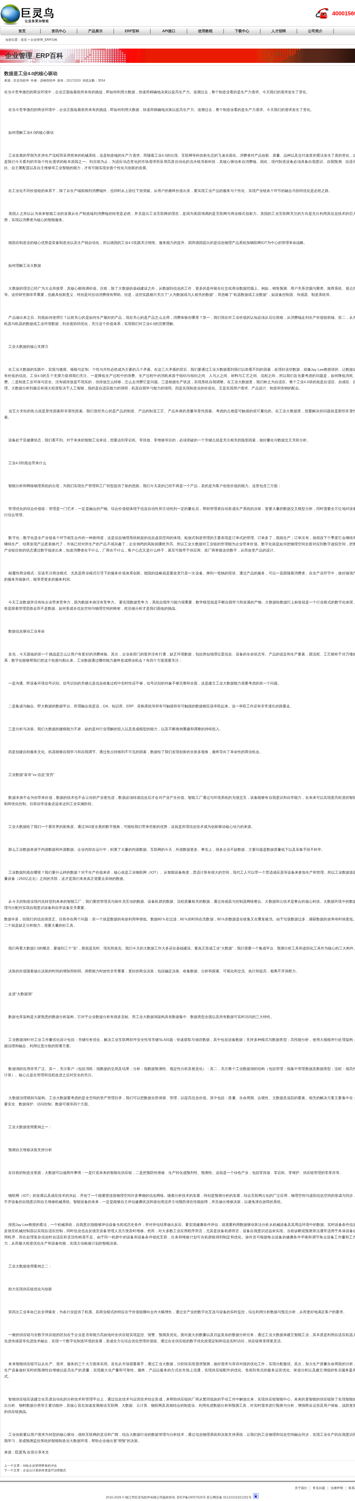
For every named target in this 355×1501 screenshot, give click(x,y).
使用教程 (205, 31)
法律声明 (337, 1488)
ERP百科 (132, 31)
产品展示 (95, 31)
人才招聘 (278, 31)
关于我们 (301, 1488)
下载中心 (242, 31)
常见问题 (319, 1488)
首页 (22, 31)
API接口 (168, 31)
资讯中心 (58, 31)
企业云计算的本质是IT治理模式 (44, 1470)
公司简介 (315, 31)
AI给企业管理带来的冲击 (40, 1465)
